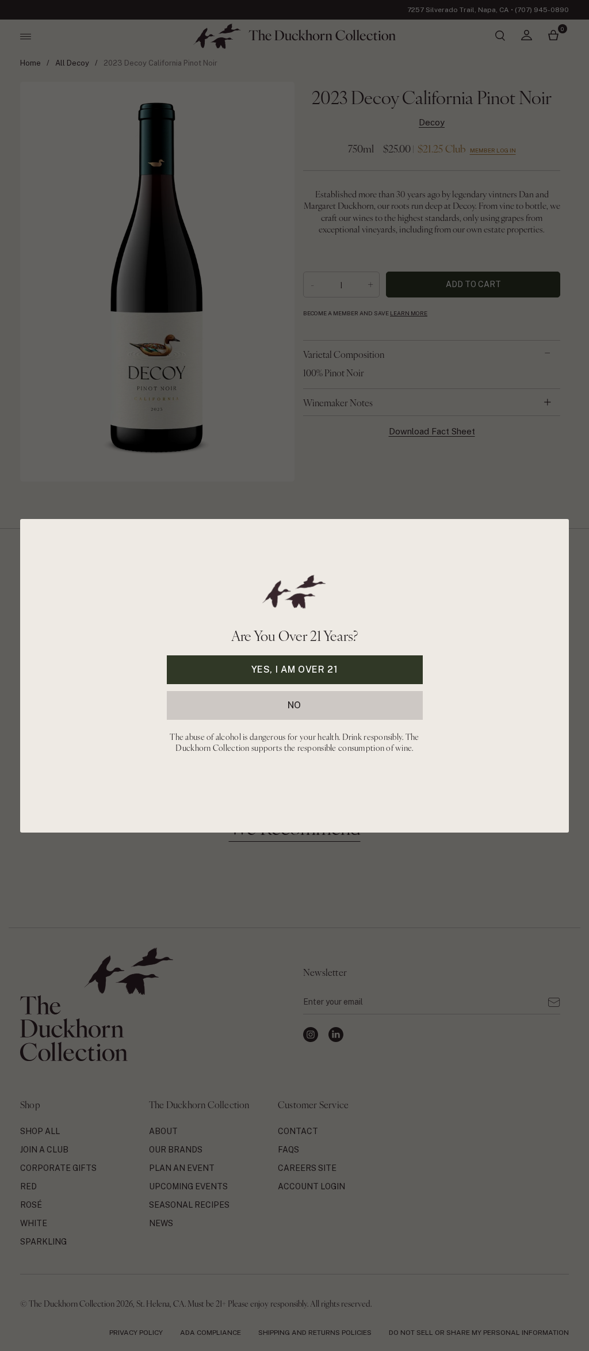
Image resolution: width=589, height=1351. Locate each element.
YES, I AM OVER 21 (294, 668)
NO (294, 704)
